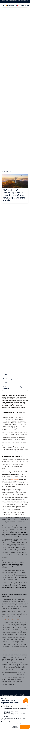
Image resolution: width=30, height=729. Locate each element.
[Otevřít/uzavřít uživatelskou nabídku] (25, 5)
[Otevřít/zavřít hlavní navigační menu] (3, 5)
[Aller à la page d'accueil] (11, 5)
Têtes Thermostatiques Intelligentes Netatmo (14, 651)
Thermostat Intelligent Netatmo (11, 619)
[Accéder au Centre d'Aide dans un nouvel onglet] (23, 5)
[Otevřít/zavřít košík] (28, 5)
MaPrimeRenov (15, 479)
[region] (15, 1)
